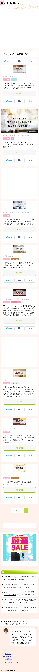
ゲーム (14, 302)
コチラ (26, 643)
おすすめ (6, 79)
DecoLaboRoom (10, 3)
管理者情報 (8, 659)
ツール (14, 79)
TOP (11, 621)
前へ (16, 510)
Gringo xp (22, 602)
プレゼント (15, 383)
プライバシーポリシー (12, 662)
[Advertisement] (19, 28)
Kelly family (22, 610)
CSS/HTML (8, 656)
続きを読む (19, 93)
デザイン (8, 654)
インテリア (15, 259)
